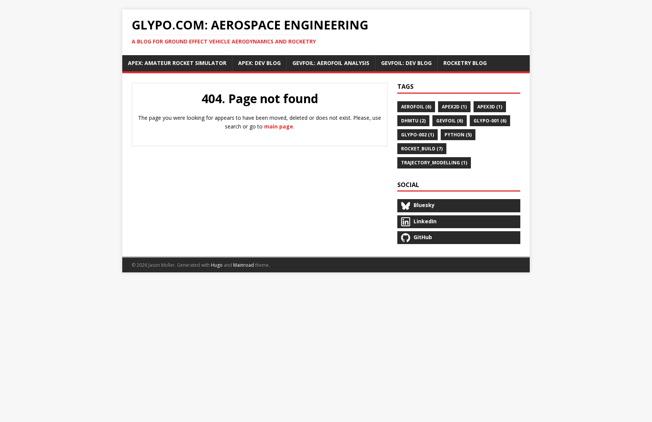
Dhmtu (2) (413, 120)
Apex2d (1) (454, 107)
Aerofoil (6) (416, 107)
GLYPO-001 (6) (490, 120)
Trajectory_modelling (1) (434, 162)
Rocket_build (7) (422, 148)
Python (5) (458, 134)
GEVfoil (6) (449, 120)
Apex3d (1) (489, 107)
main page (278, 126)
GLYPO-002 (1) (417, 134)
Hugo (217, 265)
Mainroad (243, 265)
